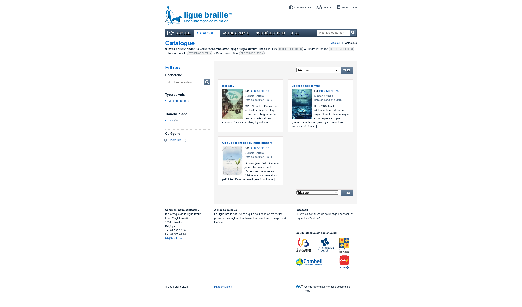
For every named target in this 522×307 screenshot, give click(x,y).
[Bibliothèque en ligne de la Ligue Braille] (198, 15)
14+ (170, 120)
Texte (327, 7)
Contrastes (302, 7)
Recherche (173, 75)
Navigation (349, 7)
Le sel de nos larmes (306, 86)
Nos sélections (270, 33)
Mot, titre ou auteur (207, 82)
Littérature (175, 140)
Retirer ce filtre (289, 48)
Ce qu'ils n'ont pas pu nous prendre (247, 143)
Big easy (228, 86)
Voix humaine (177, 101)
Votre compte (236, 33)
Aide (295, 33)
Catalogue (207, 33)
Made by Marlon (223, 286)
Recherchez (353, 33)
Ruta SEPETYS (259, 91)
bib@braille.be (173, 238)
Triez (346, 70)
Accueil (183, 33)
